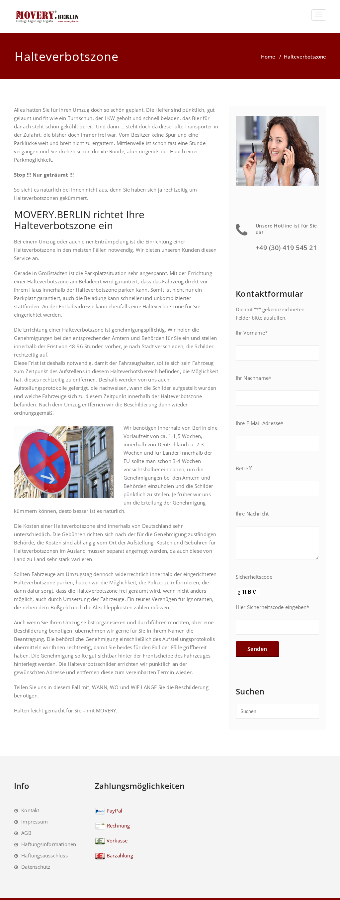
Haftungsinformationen (48, 844)
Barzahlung (120, 855)
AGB (26, 832)
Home (268, 56)
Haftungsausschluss (44, 855)
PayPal (114, 810)
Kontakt (30, 810)
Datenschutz (35, 866)
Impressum (34, 821)
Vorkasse (117, 840)
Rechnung (118, 825)
